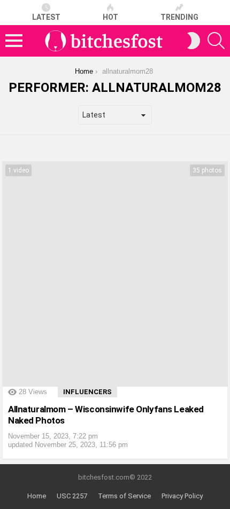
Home (36, 496)
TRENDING (179, 17)
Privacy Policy (182, 496)
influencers (87, 392)
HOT (110, 17)
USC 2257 (72, 496)
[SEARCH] (216, 40)
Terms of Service (124, 496)
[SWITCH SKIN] (193, 40)
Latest (46, 17)
